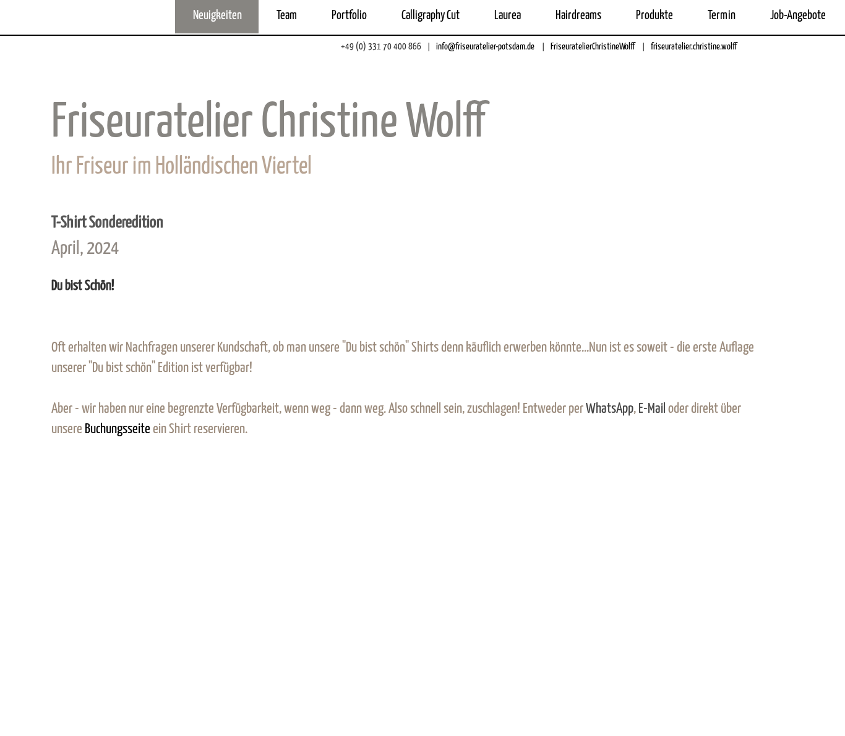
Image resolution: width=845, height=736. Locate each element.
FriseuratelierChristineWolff (592, 46)
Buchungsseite (119, 429)
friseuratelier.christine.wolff (693, 46)
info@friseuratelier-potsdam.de (484, 46)
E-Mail (652, 409)
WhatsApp (609, 409)
